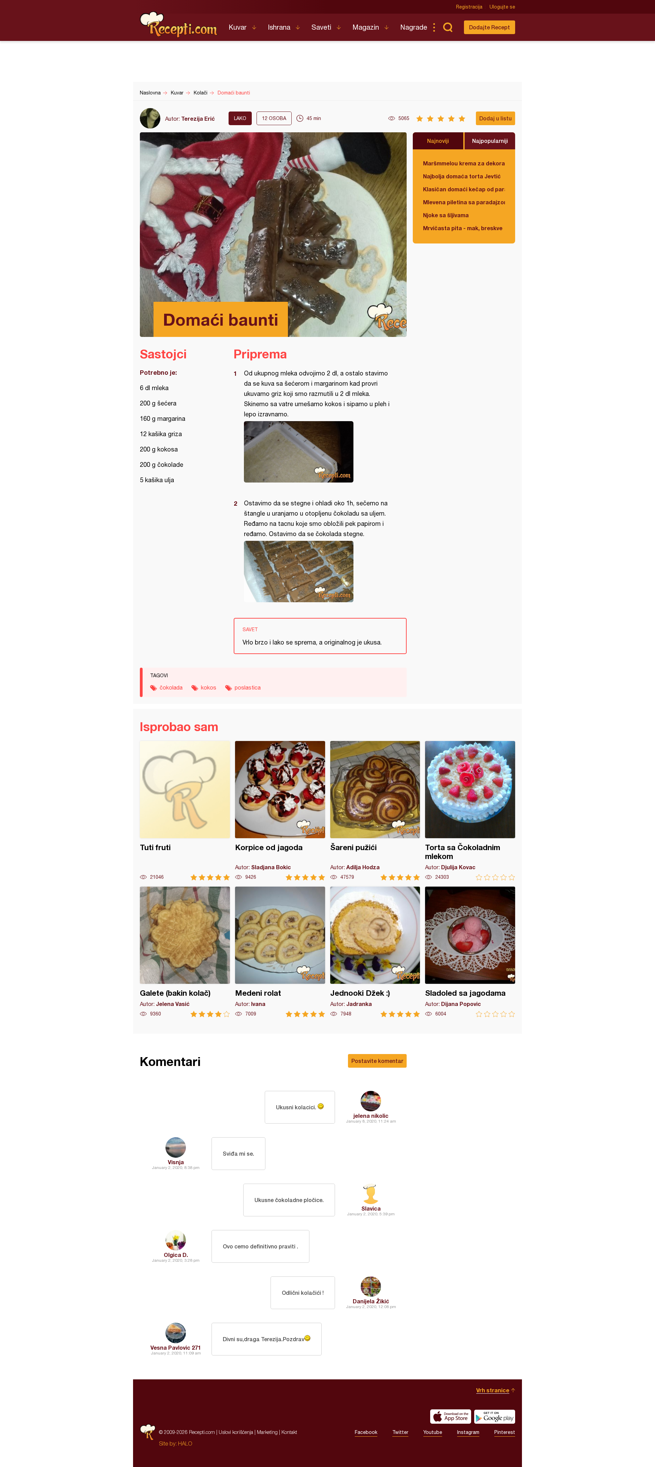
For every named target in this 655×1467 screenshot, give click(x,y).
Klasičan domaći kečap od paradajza (464, 189)
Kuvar (238, 27)
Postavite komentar (377, 1060)
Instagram (468, 1432)
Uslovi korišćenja (236, 1432)
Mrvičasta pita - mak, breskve (463, 228)
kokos (208, 687)
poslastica (248, 687)
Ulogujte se (502, 7)
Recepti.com (179, 24)
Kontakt (289, 1432)
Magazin (365, 27)
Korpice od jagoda (280, 810)
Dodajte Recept (489, 27)
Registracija (469, 7)
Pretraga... (447, 27)
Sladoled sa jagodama (470, 952)
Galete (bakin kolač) (185, 952)
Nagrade (413, 27)
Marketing (267, 1432)
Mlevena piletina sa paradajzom (464, 202)
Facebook (366, 1432)
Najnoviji (438, 140)
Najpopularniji (490, 140)
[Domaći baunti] (317, 452)
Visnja (176, 1162)
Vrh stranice (492, 1390)
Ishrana (279, 27)
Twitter (400, 1432)
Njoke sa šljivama (446, 215)
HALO (185, 1443)
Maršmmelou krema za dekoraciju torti (464, 163)
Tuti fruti (185, 810)
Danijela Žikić (371, 1301)
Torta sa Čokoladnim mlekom (470, 810)
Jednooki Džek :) (375, 952)
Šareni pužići (375, 810)
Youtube (432, 1432)
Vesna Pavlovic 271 (175, 1347)
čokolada (171, 687)
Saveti (321, 27)
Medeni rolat (280, 952)
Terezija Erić (198, 118)
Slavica (371, 1208)
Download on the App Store (450, 1416)
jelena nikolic (371, 1115)
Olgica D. (176, 1254)
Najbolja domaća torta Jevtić (462, 176)
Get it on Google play (494, 1416)
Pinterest (504, 1432)
